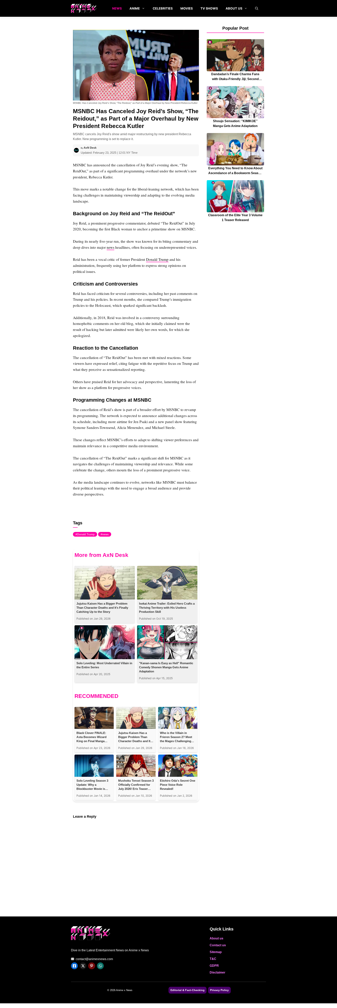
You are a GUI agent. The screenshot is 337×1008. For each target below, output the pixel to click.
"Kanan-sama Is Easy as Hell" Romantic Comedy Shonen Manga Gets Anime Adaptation (166, 667)
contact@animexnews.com (94, 959)
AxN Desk (90, 147)
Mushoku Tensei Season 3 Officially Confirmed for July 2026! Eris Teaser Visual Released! (136, 785)
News (117, 8)
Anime (134, 8)
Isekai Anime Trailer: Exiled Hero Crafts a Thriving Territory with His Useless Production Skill (167, 607)
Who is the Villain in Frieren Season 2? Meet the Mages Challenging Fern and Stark (176, 737)
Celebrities (163, 8)
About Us (234, 8)
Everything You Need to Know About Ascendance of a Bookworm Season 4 (235, 173)
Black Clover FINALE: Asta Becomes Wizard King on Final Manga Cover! (91, 737)
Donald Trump (157, 259)
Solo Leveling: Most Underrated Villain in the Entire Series (104, 665)
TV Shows (209, 8)
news (110, 247)
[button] (256, 8)
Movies (186, 8)
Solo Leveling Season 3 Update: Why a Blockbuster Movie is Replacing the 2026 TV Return (92, 785)
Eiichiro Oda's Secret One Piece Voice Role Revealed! (177, 784)
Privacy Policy (219, 990)
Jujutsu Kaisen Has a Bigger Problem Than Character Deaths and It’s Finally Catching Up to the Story (102, 607)
